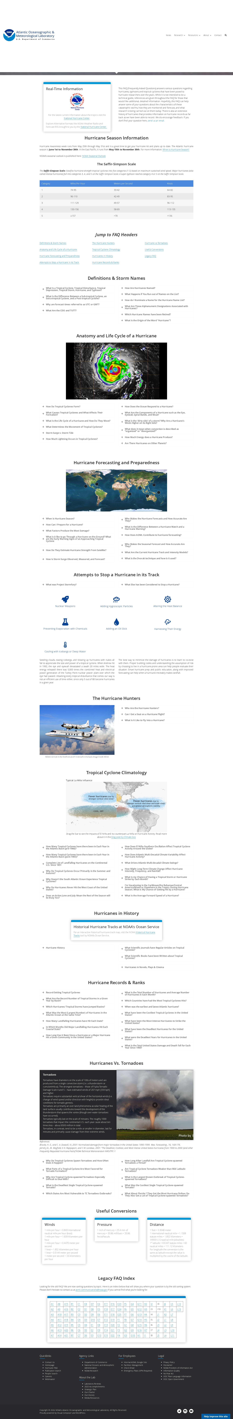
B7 (72, 1335)
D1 (85, 1309)
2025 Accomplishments (95, 1386)
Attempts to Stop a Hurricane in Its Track (59, 262)
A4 (52, 1319)
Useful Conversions (154, 249)
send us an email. (156, 120)
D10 (93, 1319)
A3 (52, 1314)
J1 (158, 1314)
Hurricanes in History (102, 255)
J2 (158, 1319)
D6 (85, 1335)
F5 (125, 1304)
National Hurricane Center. (94, 126)
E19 (112, 1319)
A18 (66, 1319)
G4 (132, 1304)
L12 (179, 1304)
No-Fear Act (168, 1373)
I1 (145, 1335)
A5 (52, 1324)
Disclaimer (167, 1365)
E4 (98, 1304)
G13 (139, 1314)
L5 (172, 1304)
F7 (125, 1314)
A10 (59, 1314)
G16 (139, 1330)
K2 (165, 1314)
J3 (158, 1324)
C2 (79, 1309)
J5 (158, 1335)
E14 (106, 1330)
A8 (59, 1304)
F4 (118, 1335)
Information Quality (171, 1370)
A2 (52, 1309)
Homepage (49, 1365)
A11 (59, 1319)
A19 (66, 1324)
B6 (72, 1330)
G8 (132, 1324)
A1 (52, 1304)
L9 (172, 1324)
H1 (138, 1335)
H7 (145, 1330)
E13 (106, 1324)
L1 (165, 1319)
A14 (59, 1335)
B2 (72, 1309)
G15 (139, 1324)
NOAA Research (91, 1370)
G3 (125, 1335)
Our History (90, 1395)
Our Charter (90, 1392)
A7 (52, 1335)
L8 (172, 1319)
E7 (98, 1319)
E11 (106, 1304)
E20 (112, 1324)
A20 (66, 1330)
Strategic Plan (90, 1389)
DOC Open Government (173, 1379)
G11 (139, 1304)
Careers (48, 1376)
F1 (118, 1319)
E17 (112, 1309)
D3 (85, 1319)
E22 (112, 1335)
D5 (85, 1330)
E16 (112, 1304)
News (168, 35)
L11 (172, 1335)
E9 (98, 1330)
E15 (106, 1335)
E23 (119, 1304)
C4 (79, 1319)
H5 (145, 1319)
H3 (145, 1309)
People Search (51, 1373)
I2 (152, 1304)
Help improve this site (216, 1416)
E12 (106, 1319)
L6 (172, 1309)
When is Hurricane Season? (176, 149)
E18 (112, 1314)
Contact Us (50, 1362)
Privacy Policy (169, 1362)
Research (178, 35)
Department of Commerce (96, 1362)
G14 (139, 1319)
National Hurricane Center (77, 118)
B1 (72, 1304)
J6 (165, 1304)
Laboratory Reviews (93, 1383)
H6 (145, 1324)
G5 (132, 1309)
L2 (165, 1324)
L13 (179, 1309)
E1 (92, 1324)
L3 (165, 1330)
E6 (98, 1314)
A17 (66, 1314)
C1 (79, 1304)
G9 (132, 1330)
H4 (145, 1314)
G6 (132, 1314)
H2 (145, 1304)
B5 (72, 1324)
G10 (133, 1335)
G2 (125, 1330)
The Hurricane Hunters (103, 243)
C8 (85, 1304)
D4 (85, 1324)
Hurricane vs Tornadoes (156, 243)
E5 (98, 1309)
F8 (125, 1319)
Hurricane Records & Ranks (105, 262)
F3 (118, 1330)
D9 (92, 1314)
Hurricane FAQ (51, 1368)
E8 (98, 1324)
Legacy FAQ (150, 255)
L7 (172, 1314)
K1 (165, 1309)
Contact (218, 35)
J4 (158, 1330)
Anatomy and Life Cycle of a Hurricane (58, 249)
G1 (125, 1324)
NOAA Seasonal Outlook (94, 156)
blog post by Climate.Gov (123, 837)
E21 (112, 1330)
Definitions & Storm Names (53, 243)
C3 (79, 1314)
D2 (85, 1314)
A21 (66, 1335)
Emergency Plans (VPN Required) (138, 1370)
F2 (118, 1324)
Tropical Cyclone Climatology (106, 249)
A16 (66, 1309)
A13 (59, 1330)
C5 (79, 1324)
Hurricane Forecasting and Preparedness (60, 255)
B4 (72, 1319)
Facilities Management (133, 1365)
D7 (92, 1304)
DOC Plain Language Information (177, 1376)
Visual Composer (64, 1413)
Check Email (129, 1368)
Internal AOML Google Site (135, 1362)
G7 (132, 1319)
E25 (119, 1314)
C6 (79, 1330)
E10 (106, 1309)
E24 (119, 1309)
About (206, 35)
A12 (59, 1324)
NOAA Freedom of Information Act (178, 1368)
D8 (92, 1309)
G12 (139, 1309)
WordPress (80, 1413)
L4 (165, 1335)
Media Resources (92, 1398)
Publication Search (53, 1370)
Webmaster (50, 1379)
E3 (92, 1335)
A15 (66, 1304)
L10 (172, 1330)
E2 (92, 1330)
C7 (79, 1335)
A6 (52, 1330)
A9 (59, 1309)
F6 (125, 1309)
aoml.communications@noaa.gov (91, 1289)
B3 (72, 1314)
